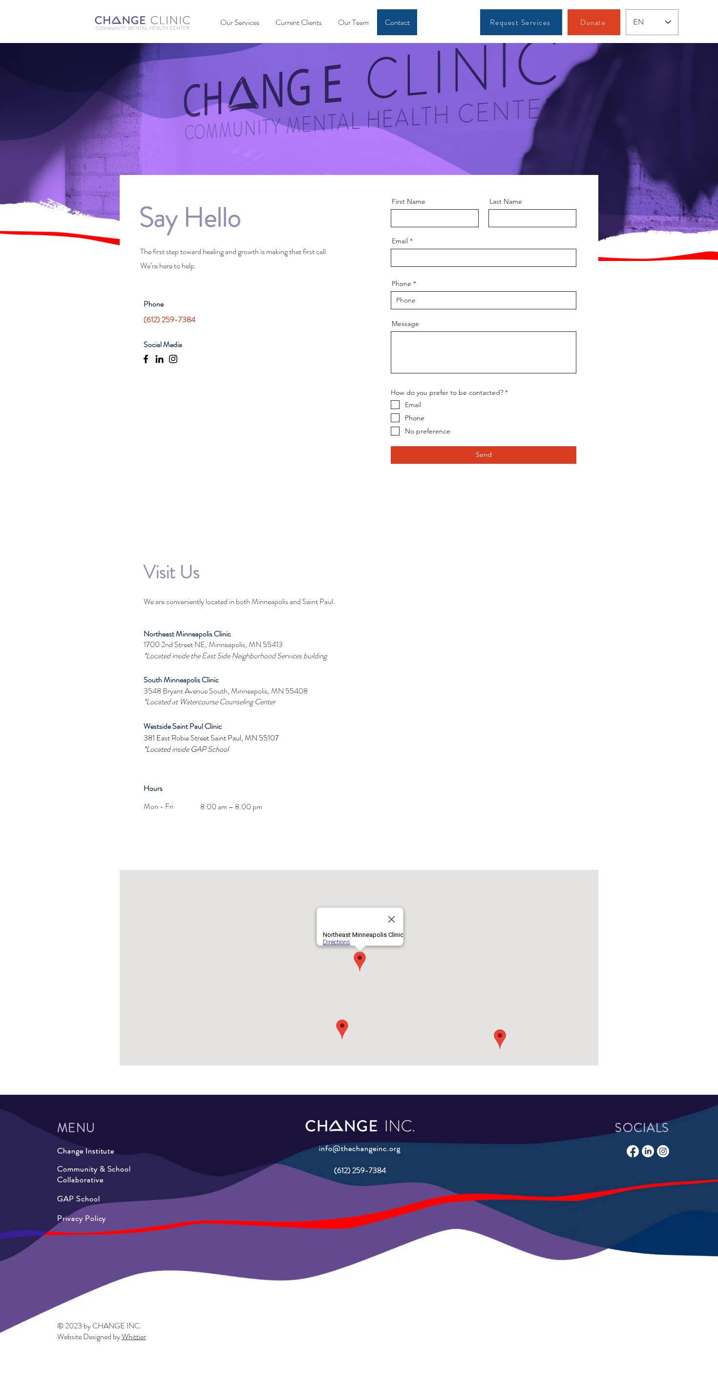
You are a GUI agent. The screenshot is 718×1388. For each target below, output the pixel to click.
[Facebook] (145, 359)
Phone (401, 283)
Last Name (505, 201)
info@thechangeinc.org (359, 1148)
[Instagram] (173, 359)
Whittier (134, 1336)
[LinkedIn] (159, 359)
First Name (408, 201)
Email (400, 241)
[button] (353, 22)
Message (405, 323)
